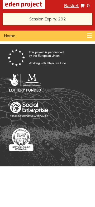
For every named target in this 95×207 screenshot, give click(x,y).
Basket (71, 6)
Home (9, 35)
